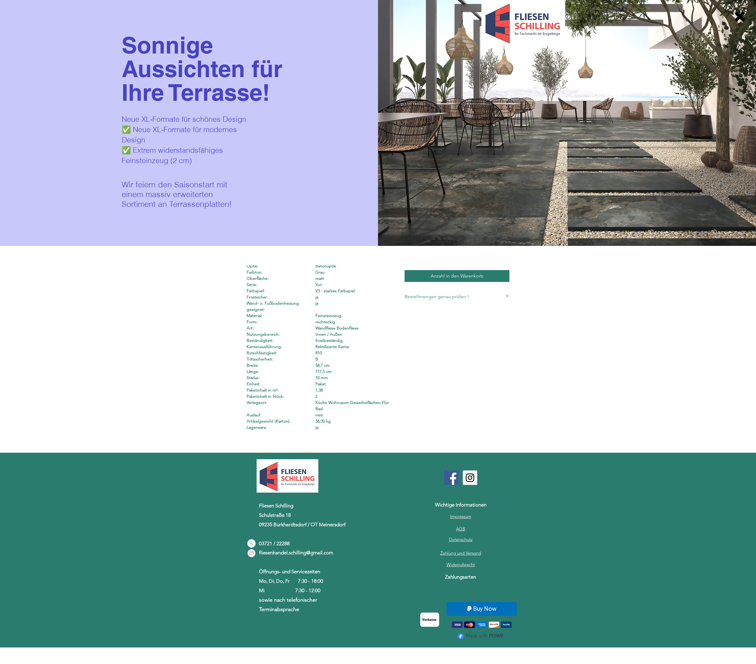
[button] (740, 17)
